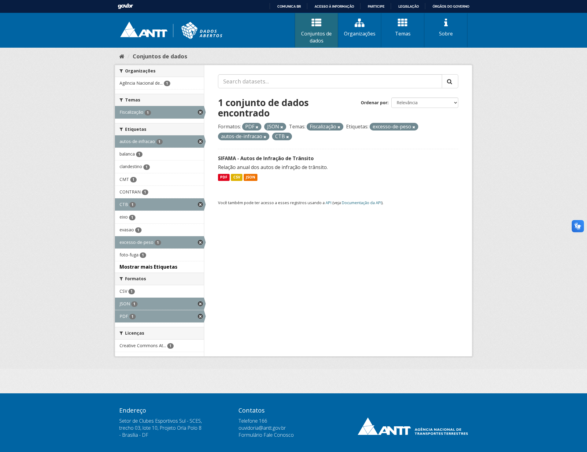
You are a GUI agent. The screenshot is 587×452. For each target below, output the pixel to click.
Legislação (408, 6)
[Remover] (257, 127)
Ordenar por (374, 102)
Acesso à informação (334, 6)
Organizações (359, 33)
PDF (223, 177)
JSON (250, 177)
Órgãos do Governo (451, 6)
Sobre (446, 33)
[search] (450, 81)
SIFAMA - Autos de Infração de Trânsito (266, 158)
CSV (236, 177)
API (328, 202)
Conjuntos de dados (316, 37)
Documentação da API (362, 202)
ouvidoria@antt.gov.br (262, 427)
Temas (403, 33)
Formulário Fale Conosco (266, 435)
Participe (376, 6)
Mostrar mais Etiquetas (148, 266)
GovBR (125, 6)
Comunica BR (289, 6)
